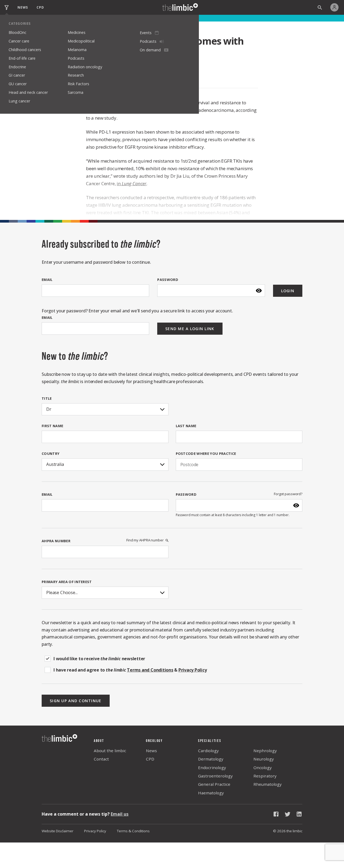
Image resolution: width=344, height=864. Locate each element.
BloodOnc (17, 32)
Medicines (76, 32)
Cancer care (19, 41)
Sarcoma (75, 92)
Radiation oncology (85, 66)
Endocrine (17, 66)
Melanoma (77, 49)
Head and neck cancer (28, 92)
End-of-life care (22, 58)
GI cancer (17, 75)
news (22, 7)
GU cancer (18, 83)
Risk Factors (78, 83)
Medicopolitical (81, 41)
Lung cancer (19, 100)
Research (76, 75)
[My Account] (336, 7)
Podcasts (76, 58)
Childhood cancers (25, 49)
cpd (40, 7)
